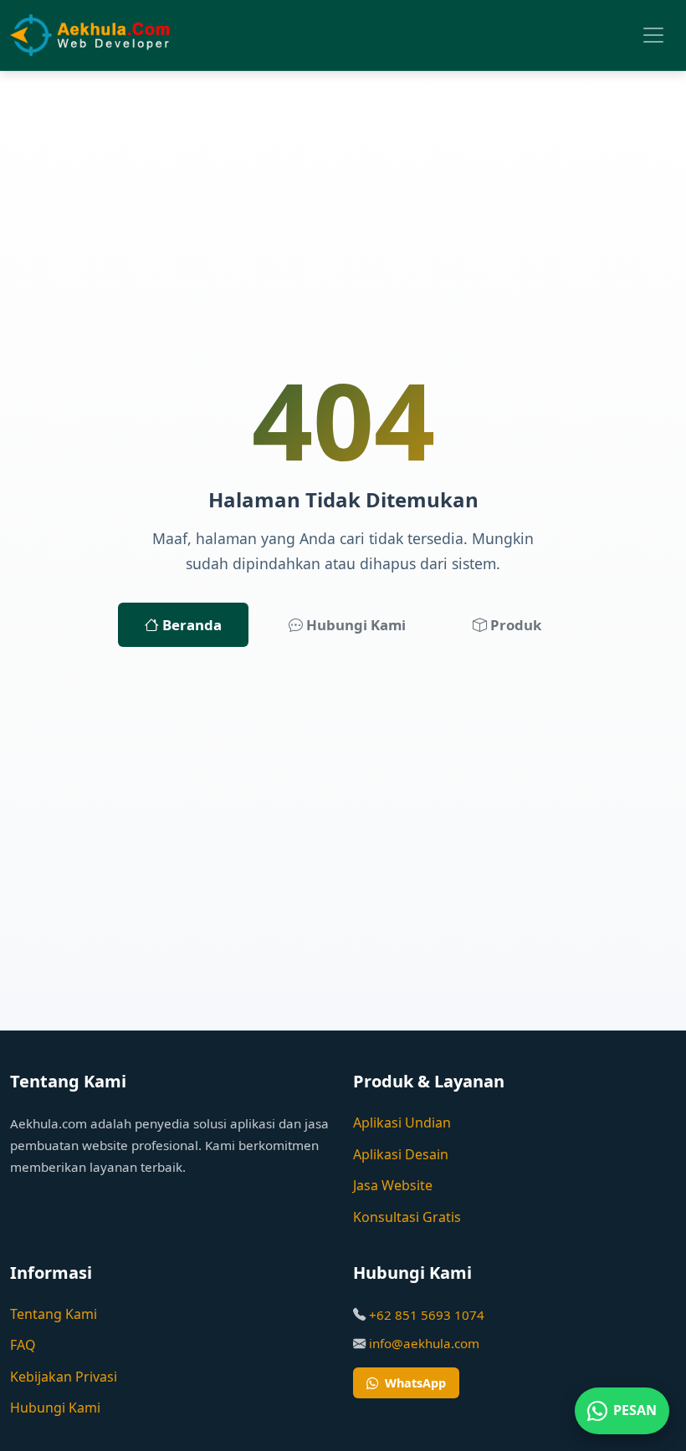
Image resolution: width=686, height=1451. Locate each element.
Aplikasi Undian (402, 1122)
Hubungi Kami (354, 624)
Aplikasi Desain (400, 1154)
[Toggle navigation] (653, 35)
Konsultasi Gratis (407, 1217)
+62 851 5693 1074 (426, 1314)
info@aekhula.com (424, 1343)
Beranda (190, 624)
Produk (514, 624)
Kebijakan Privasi (63, 1376)
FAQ (23, 1345)
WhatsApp (415, 1383)
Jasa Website (393, 1185)
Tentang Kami (53, 1314)
